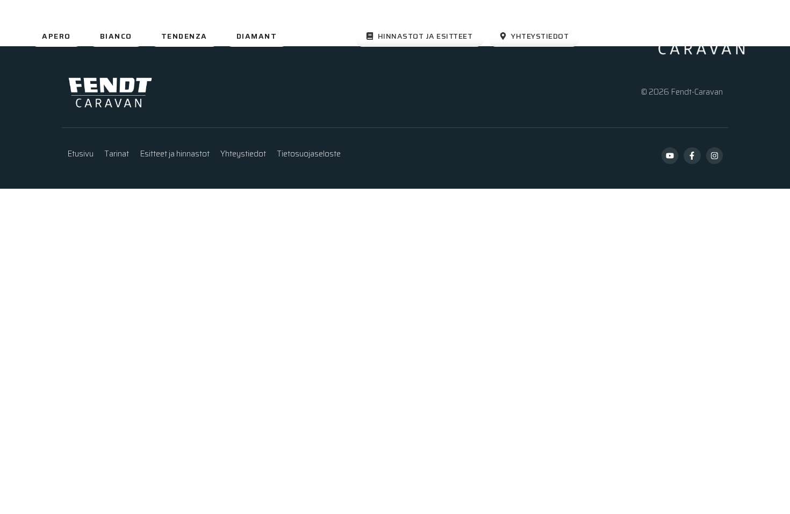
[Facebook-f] (692, 156)
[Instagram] (714, 156)
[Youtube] (670, 156)
